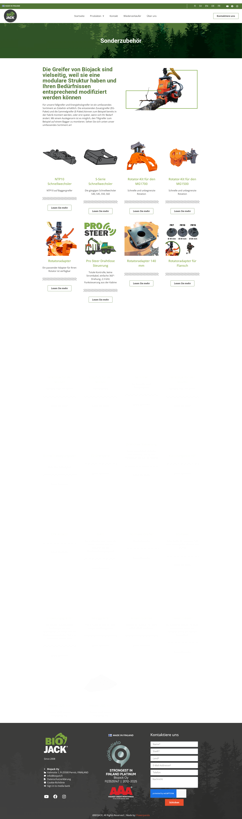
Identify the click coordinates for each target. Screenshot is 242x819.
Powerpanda (143, 815)
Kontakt (114, 16)
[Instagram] (237, 6)
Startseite (79, 16)
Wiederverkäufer (132, 16)
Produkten (95, 16)
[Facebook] (232, 6)
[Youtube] (227, 6)
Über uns (152, 16)
